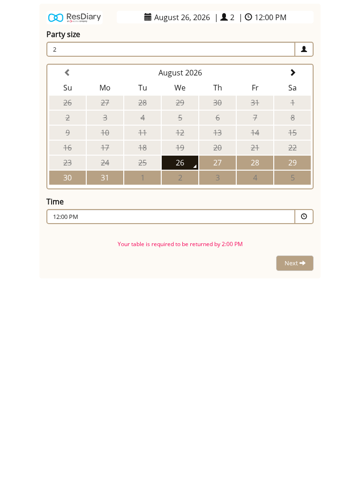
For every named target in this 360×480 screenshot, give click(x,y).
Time (55, 201)
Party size (63, 34)
